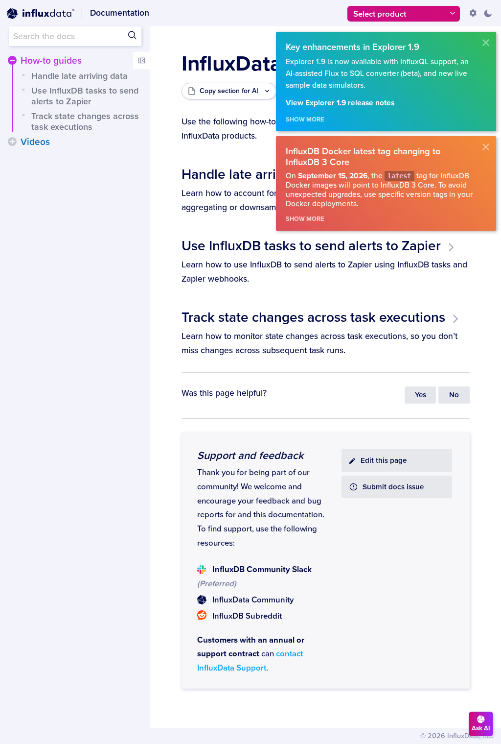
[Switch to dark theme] (487, 13)
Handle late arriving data (79, 76)
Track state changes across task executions (85, 121)
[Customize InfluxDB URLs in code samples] (473, 13)
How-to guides (51, 61)
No (454, 395)
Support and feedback (250, 455)
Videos (35, 142)
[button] (12, 60)
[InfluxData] (40, 13)
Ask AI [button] (481, 728)
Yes (420, 395)
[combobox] (75, 36)
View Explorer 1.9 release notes (340, 103)
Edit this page (384, 460)
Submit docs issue (393, 487)
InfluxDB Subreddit (247, 616)
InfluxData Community (253, 600)
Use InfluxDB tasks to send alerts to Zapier (84, 96)
